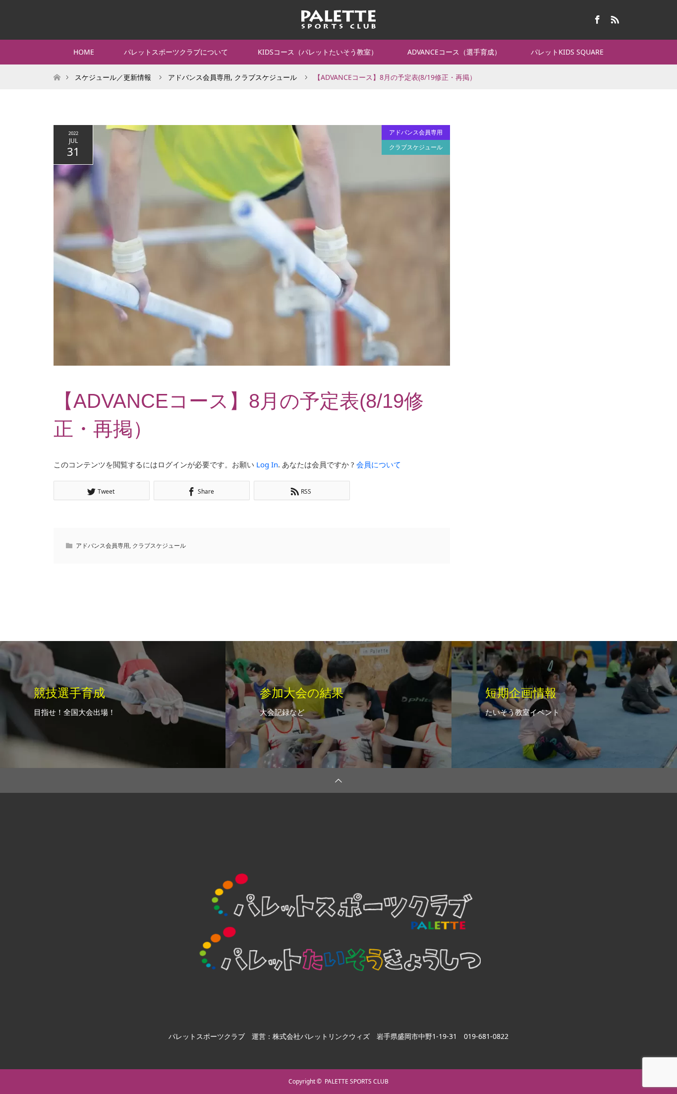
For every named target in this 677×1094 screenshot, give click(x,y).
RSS (613, 17)
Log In (267, 464)
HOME (83, 52)
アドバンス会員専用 (416, 132)
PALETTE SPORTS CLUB (357, 1081)
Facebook (596, 17)
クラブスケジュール (416, 147)
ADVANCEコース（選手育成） (454, 52)
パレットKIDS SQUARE (567, 52)
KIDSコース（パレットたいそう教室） (318, 52)
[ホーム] (57, 68)
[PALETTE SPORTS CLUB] (338, 19)
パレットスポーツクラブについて (176, 52)
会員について (378, 464)
